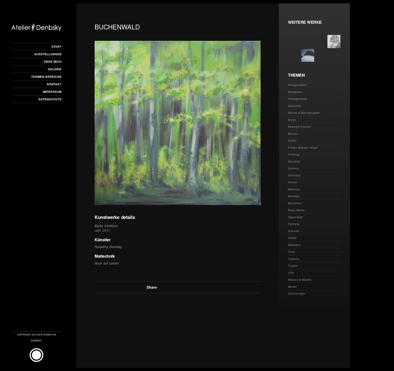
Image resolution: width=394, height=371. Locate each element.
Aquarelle (294, 106)
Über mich (53, 62)
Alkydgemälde (297, 99)
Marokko (294, 196)
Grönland (294, 175)
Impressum (52, 92)
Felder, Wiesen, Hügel (303, 147)
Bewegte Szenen (299, 126)
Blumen (293, 133)
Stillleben (294, 245)
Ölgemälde (295, 217)
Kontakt (54, 84)
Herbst (292, 182)
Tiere (291, 252)
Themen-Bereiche (46, 77)
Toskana (293, 259)
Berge (292, 120)
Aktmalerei (295, 92)
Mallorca (294, 189)
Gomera (293, 168)
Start (57, 46)
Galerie (55, 69)
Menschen (295, 203)
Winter (292, 286)
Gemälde (294, 161)
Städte (292, 238)
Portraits (293, 224)
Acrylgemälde (297, 85)
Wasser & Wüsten (300, 279)
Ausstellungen (48, 54)
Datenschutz (50, 99)
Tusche (293, 265)
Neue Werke (296, 210)
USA (291, 273)
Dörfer (292, 140)
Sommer (293, 231)
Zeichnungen (297, 293)
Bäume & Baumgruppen (304, 112)
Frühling (293, 154)
